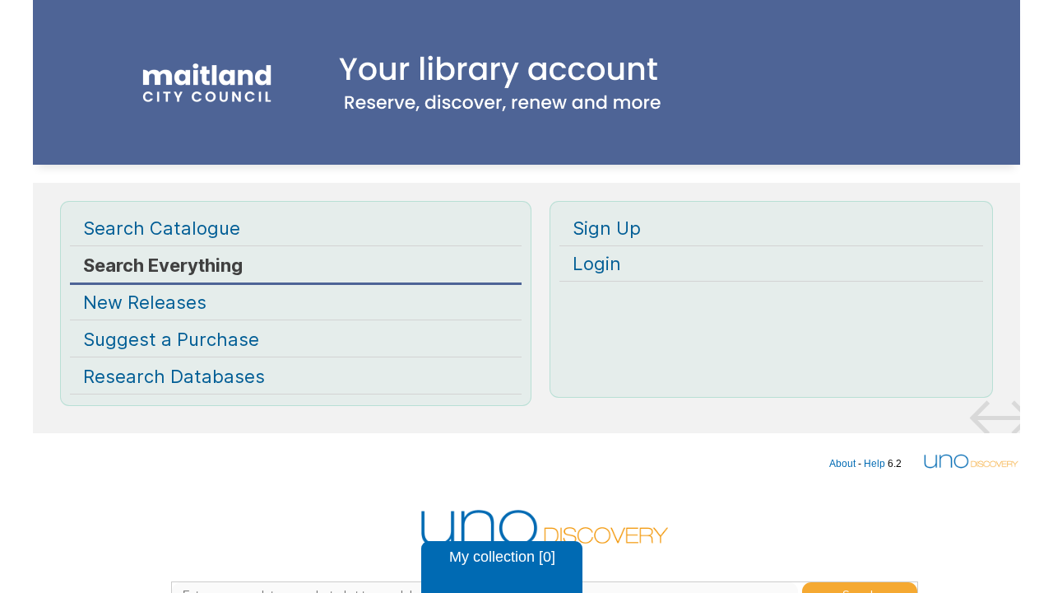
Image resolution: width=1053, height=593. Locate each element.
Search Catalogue (161, 228)
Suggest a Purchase (171, 339)
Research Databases (174, 376)
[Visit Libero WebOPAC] (526, 108)
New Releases (144, 302)
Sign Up (607, 228)
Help (874, 463)
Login (597, 263)
